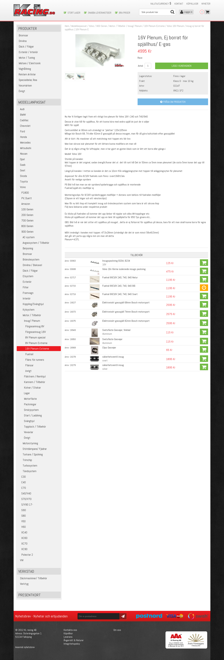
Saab (22, 165)
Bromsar (27, 254)
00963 (73, 260)
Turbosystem (30, 465)
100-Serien (27, 209)
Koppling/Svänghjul (33, 304)
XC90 (24, 549)
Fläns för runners (34, 360)
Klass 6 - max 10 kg (183, 81)
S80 (23, 515)
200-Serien (27, 215)
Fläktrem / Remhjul (35, 376)
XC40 (24, 532)
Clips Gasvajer (109, 347)
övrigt (28, 371)
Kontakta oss (70, 630)
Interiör (27, 298)
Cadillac (24, 120)
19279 (73, 365)
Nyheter (206, 3)
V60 (23, 527)
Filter (26, 287)
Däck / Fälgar (30, 270)
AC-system (29, 237)
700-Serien (27, 220)
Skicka (122, 616)
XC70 (24, 543)
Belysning (28, 248)
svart (105, 360)
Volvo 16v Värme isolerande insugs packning (124, 269)
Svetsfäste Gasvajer (112, 339)
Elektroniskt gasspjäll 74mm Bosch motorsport (126, 311)
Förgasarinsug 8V (34, 326)
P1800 (25, 192)
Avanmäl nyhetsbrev (25, 647)
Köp (204, 262)
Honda (23, 137)
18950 (73, 339)
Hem (67, 26)
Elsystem (28, 276)
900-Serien (27, 231)
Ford (22, 131)
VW (22, 560)
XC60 (24, 538)
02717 (73, 277)
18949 (73, 330)
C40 (23, 482)
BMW (23, 114)
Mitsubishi (25, 148)
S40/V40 (26, 493)
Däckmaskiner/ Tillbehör (33, 578)
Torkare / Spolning (33, 454)
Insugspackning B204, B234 (116, 260)
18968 (73, 347)
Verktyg (24, 584)
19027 (73, 302)
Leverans (68, 637)
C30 (23, 476)
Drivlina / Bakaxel (32, 265)
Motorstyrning (30, 443)
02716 (73, 294)
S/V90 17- (27, 504)
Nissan (23, 153)
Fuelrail (29, 354)
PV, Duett (26, 198)
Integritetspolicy (72, 643)
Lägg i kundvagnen (181, 65)
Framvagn (28, 293)
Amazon (25, 204)
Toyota (24, 181)
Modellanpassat (79, 26)
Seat (22, 170)
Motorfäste (30, 399)
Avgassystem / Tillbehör (36, 243)
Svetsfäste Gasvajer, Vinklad (116, 330)
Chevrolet (25, 126)
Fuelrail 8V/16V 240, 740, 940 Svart (120, 294)
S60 (23, 510)
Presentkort (29, 594)
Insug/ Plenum (32, 321)
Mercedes (25, 142)
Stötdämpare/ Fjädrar (35, 449)
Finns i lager (179, 76)
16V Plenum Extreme (154, 26)
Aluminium (107, 333)
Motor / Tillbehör (32, 315)
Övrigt (27, 438)
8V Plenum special (35, 337)
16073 (73, 311)
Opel (22, 159)
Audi (22, 109)
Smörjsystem (31, 410)
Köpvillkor (192, 3)
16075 (73, 320)
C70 (23, 488)
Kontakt (178, 3)
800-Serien (27, 226)
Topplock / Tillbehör (35, 426)
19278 (73, 356)
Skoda (23, 176)
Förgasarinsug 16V (35, 332)
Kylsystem (28, 309)
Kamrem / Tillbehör (34, 382)
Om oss (117, 630)
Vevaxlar (28, 432)
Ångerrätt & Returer (74, 640)
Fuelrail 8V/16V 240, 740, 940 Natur (120, 277)
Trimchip (27, 460)
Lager (27, 393)
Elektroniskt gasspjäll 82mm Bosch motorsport (126, 321)
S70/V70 (26, 499)
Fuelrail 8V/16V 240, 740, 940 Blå (118, 285)
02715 (73, 285)
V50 (23, 521)
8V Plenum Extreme (36, 343)
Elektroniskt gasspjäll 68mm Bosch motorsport (126, 302)
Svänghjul (29, 421)
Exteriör (27, 282)
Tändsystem (29, 471)
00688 (73, 269)
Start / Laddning (33, 415)
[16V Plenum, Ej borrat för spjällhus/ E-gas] (100, 66)
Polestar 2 (27, 554)
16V (104, 264)
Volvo (23, 187)
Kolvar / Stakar (32, 387)
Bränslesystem (31, 259)
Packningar (30, 404)
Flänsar (29, 365)
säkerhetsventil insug (113, 356)
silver (105, 369)
